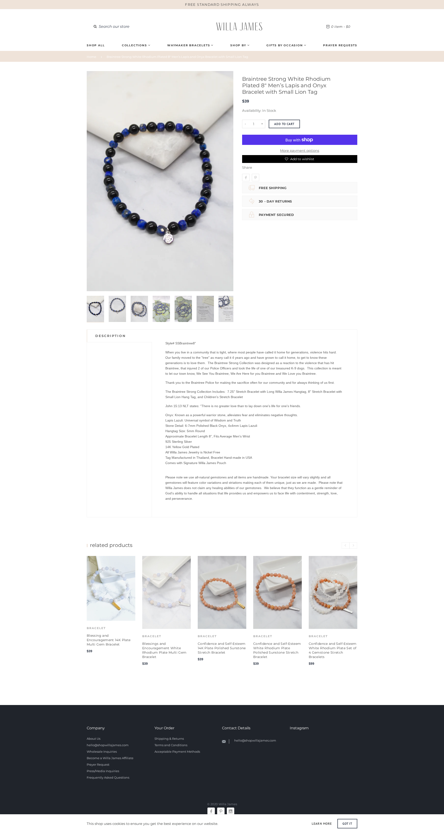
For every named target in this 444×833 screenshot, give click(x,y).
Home (91, 57)
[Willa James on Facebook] (211, 811)
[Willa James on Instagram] (230, 811)
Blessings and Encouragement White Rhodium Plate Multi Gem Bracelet (164, 650)
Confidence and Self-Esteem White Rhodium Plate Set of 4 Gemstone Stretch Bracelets (332, 650)
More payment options (299, 150)
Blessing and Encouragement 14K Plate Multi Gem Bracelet (108, 639)
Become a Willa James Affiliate (110, 758)
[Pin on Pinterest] (255, 177)
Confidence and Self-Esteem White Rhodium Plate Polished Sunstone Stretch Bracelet (277, 650)
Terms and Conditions (170, 745)
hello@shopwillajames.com (108, 745)
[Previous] (92, 181)
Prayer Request (98, 764)
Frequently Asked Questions (108, 777)
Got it (347, 824)
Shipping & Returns (169, 738)
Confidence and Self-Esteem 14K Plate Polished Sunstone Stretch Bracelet (222, 648)
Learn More (322, 823)
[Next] (228, 181)
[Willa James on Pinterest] (221, 811)
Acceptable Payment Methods (177, 751)
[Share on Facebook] (246, 177)
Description (110, 336)
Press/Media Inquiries (103, 771)
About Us (93, 738)
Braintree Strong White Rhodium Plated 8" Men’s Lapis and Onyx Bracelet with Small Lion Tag (177, 57)
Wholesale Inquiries (102, 751)
